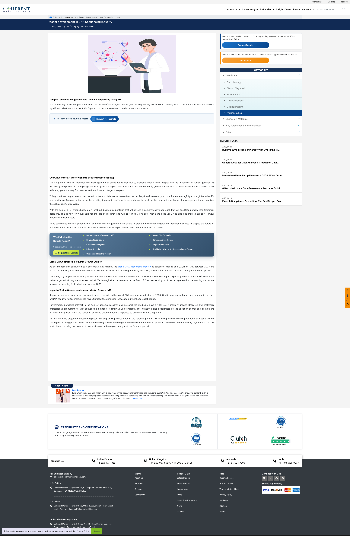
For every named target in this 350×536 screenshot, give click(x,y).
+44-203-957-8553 (159, 462)
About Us (139, 478)
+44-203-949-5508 (182, 462)
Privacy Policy (83, 531)
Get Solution (245, 60)
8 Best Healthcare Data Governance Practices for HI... (252, 188)
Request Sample (245, 45)
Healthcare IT (233, 94)
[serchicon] (343, 10)
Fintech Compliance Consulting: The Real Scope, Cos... (252, 201)
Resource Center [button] (303, 9)
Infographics (182, 489)
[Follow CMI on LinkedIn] (264, 478)
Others (229, 132)
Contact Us (317, 2)
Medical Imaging (235, 106)
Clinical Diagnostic (236, 88)
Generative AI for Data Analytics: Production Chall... (250, 162)
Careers (331, 2)
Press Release (183, 483)
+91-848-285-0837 (289, 462)
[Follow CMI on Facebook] (276, 478)
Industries (139, 483)
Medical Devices (235, 100)
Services (138, 489)
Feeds (222, 511)
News (179, 506)
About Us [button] (232, 9)
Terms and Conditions (229, 489)
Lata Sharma (78, 390)
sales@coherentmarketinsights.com (69, 477)
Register (344, 2)
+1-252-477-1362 (106, 462)
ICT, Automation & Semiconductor (243, 125)
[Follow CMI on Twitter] (270, 478)
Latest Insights (250, 9)
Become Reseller (226, 478)
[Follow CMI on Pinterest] (282, 478)
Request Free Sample (106, 119)
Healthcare (231, 75)
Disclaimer (224, 500)
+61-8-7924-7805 (235, 462)
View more (137, 398)
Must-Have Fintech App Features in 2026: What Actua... (253, 175)
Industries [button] (266, 9)
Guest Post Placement (187, 500)
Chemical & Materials (236, 119)
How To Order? (226, 483)
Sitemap (223, 506)
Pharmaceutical (69, 17)
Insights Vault (283, 9)
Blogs (57, 17)
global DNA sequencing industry (134, 266)
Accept (97, 531)
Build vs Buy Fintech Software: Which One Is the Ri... (251, 149)
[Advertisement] (132, 150)
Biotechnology (234, 82)
